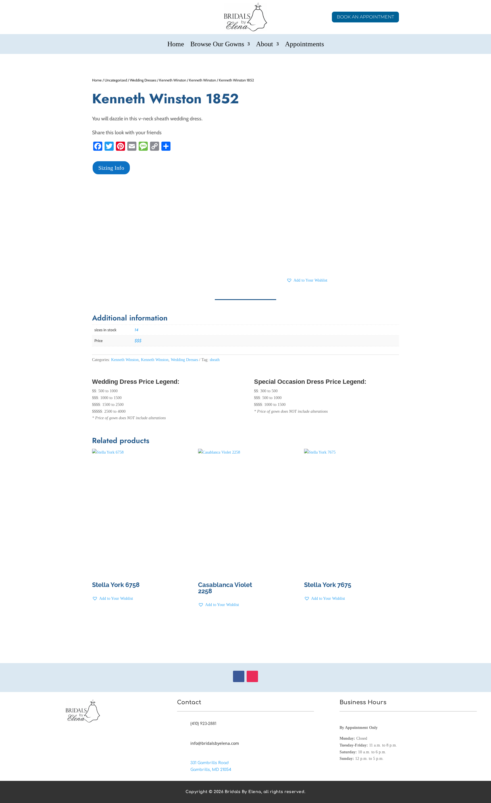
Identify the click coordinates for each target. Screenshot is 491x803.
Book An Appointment (365, 17)
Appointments (304, 45)
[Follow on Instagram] (252, 676)
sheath (215, 360)
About (264, 45)
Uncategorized (116, 80)
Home (175, 45)
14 (136, 329)
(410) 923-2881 (203, 724)
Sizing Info (111, 168)
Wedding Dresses (143, 80)
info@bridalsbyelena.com (214, 743)
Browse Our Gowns (217, 45)
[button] (306, 280)
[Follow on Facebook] (238, 676)
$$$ (138, 340)
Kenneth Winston (172, 80)
